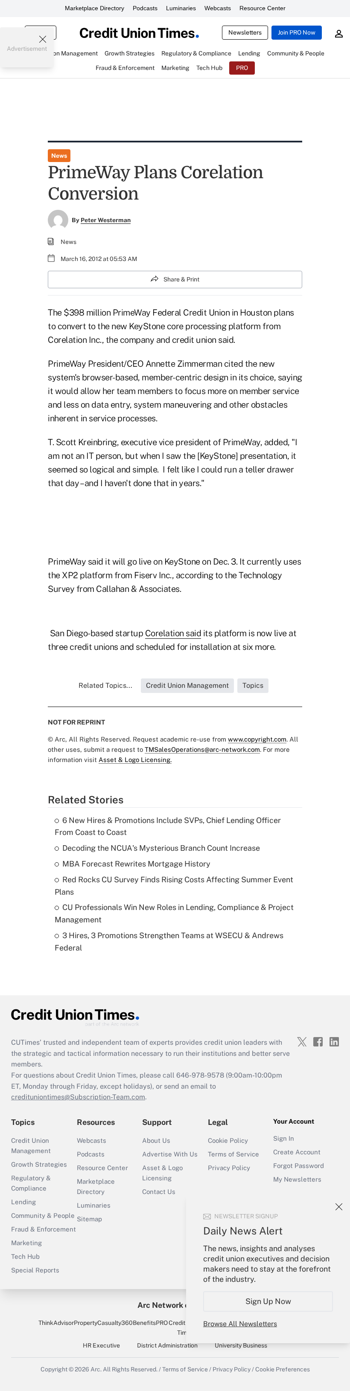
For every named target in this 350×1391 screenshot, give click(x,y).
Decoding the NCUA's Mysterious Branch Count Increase (161, 847)
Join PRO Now (296, 32)
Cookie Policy (228, 1140)
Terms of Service (233, 1154)
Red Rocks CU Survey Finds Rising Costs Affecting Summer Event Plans (174, 885)
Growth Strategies (39, 1164)
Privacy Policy (229, 1167)
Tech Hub (25, 1256)
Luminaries (181, 8)
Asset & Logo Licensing (162, 1173)
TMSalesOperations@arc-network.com (202, 749)
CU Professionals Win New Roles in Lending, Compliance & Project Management (174, 913)
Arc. (96, 1369)
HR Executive (101, 1345)
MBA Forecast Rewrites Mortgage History (136, 863)
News (59, 155)
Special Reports (35, 1270)
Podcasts (145, 8)
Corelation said (173, 633)
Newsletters (245, 32)
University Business (241, 1345)
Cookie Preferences (282, 1369)
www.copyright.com (257, 739)
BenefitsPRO (150, 1322)
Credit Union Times (185, 1327)
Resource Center (262, 8)
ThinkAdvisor (56, 1322)
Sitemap (89, 1219)
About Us (156, 1140)
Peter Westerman (106, 220)
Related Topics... (105, 685)
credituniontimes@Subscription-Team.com (78, 1097)
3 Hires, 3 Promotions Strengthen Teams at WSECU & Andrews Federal (169, 941)
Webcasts (217, 8)
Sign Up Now (268, 1301)
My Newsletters (297, 1179)
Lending (23, 1202)
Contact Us (158, 1191)
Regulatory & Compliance (31, 1183)
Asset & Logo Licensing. (135, 759)
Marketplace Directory (94, 8)
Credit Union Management (31, 1145)
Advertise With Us (170, 1154)
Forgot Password (298, 1165)
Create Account (297, 1152)
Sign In (283, 1138)
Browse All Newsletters (240, 1324)
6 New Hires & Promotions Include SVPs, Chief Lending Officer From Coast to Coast (168, 826)
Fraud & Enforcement (43, 1229)
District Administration (167, 1345)
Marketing (26, 1242)
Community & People (43, 1215)
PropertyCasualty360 (103, 1322)
